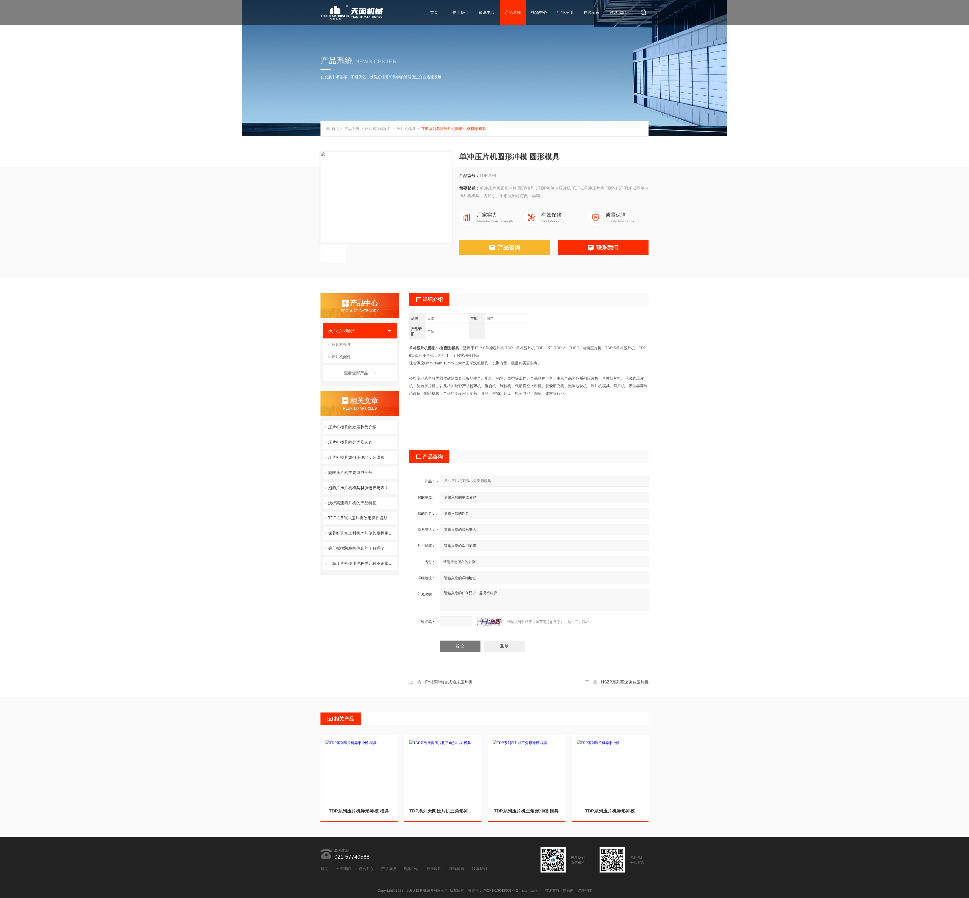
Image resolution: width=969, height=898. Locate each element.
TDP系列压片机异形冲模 (610, 810)
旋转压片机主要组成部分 (350, 472)
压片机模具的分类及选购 (350, 442)
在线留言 (591, 12)
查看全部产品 (356, 373)
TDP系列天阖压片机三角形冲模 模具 (442, 810)
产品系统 (513, 12)
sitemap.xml (531, 890)
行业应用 (565, 12)
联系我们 (618, 12)
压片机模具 (406, 128)
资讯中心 (486, 12)
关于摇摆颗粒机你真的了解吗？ (356, 548)
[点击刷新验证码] (489, 622)
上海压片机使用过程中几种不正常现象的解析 (362, 563)
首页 (434, 12)
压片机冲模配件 (378, 128)
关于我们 (460, 12)
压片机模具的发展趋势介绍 (352, 427)
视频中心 (539, 12)
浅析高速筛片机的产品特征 (352, 503)
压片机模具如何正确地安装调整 (356, 457)
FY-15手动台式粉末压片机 (448, 682)
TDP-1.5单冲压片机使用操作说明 (358, 518)
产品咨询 (509, 247)
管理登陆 (585, 890)
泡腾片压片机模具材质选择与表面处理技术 (362, 488)
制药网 (568, 890)
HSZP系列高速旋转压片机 (625, 682)
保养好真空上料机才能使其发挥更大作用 (362, 533)
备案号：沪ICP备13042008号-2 (493, 890)
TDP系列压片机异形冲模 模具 (359, 810)
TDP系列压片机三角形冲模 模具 (526, 810)
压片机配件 (341, 357)
